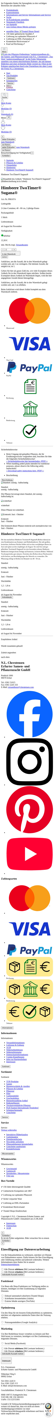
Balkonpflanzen (12, 1103)
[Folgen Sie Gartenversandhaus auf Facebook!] (29, 737)
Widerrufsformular (13, 1052)
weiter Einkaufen (8, 139)
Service (10, 83)
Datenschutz (11, 1226)
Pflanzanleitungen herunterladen (19, 1144)
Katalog (9, 87)
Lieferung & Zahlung (15, 1045)
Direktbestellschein (14, 1139)
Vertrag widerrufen (9, 1130)
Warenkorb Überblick (15, 22)
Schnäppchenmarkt (14, 1110)
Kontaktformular (13, 1149)
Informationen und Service (17, 15)
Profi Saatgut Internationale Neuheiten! (22, 1108)
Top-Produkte (12, 75)
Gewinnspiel (11, 1169)
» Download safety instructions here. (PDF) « (25, 471)
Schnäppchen (11, 81)
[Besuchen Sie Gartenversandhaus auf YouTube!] (29, 873)
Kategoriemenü (12, 12)
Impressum (10, 1062)
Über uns (10, 1176)
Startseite (10, 160)
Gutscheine (11, 89)
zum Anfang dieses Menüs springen (21, 27)
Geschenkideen (12, 1098)
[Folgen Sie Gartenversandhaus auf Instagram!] (29, 785)
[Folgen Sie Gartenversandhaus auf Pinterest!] (29, 832)
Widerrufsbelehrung (14, 1050)
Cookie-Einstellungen (15, 1057)
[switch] (48, 1414)
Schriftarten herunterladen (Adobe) (19, 1298)
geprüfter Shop (13, 31)
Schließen (6, 156)
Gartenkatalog (12, 1137)
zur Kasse (6, 145)
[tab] (29, 475)
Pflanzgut (10, 1091)
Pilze (8, 1093)
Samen (9, 1084)
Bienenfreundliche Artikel (17, 1101)
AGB (8, 1047)
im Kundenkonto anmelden (17, 20)
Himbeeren (10, 167)
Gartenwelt (10, 1171)
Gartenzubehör (12, 1096)
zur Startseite (11, 24)
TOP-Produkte (12, 1081)
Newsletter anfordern (15, 1142)
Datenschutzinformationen (17, 1054)
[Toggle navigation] (8, 117)
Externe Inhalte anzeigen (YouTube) (19, 1301)
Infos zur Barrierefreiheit (16, 1059)
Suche (8, 17)
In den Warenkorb (9, 254)
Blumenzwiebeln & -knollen (18, 1086)
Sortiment (11, 78)
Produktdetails (12, 10)
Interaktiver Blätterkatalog (17, 1134)
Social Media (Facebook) (15, 1343)
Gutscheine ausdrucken (16, 1146)
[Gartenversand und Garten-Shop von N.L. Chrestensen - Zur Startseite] (27, 68)
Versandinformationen (15, 1043)
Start (8, 73)
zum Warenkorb (7, 142)
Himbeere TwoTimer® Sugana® (19, 170)
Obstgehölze (11, 165)
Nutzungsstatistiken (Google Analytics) (20, 1322)
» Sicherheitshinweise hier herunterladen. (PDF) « (27, 461)
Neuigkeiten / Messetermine (17, 1173)
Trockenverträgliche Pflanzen (18, 1105)
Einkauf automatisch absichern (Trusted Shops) (24, 1296)
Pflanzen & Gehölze (14, 163)
